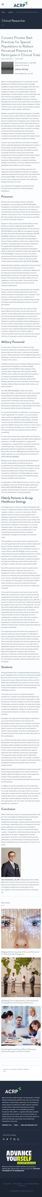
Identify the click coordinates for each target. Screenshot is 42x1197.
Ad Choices (22, 1186)
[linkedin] (3, 1139)
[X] (18, 1139)
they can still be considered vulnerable (27, 675)
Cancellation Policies (32, 1184)
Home (3, 12)
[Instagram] (14, 1139)
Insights (10, 12)
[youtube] (7, 1139)
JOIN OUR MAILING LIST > (29, 1125)
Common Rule (18, 224)
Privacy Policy (18, 1184)
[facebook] (11, 1139)
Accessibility (7, 1184)
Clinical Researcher (7, 59)
